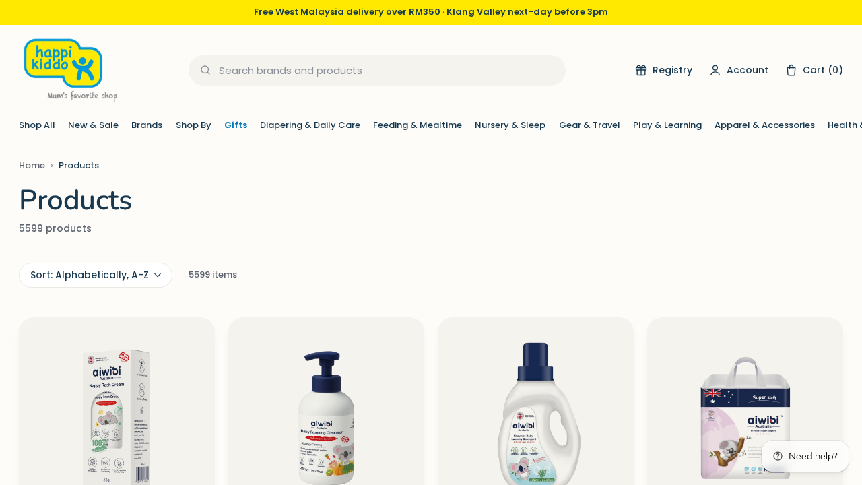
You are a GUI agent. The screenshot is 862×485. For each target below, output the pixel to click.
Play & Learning (667, 125)
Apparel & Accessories (765, 125)
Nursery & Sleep (510, 125)
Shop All (37, 125)
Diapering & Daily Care (310, 125)
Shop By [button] (193, 125)
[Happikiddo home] (69, 70)
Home (32, 165)
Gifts (235, 125)
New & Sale (93, 125)
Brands (146, 125)
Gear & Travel (589, 125)
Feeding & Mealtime (417, 125)
